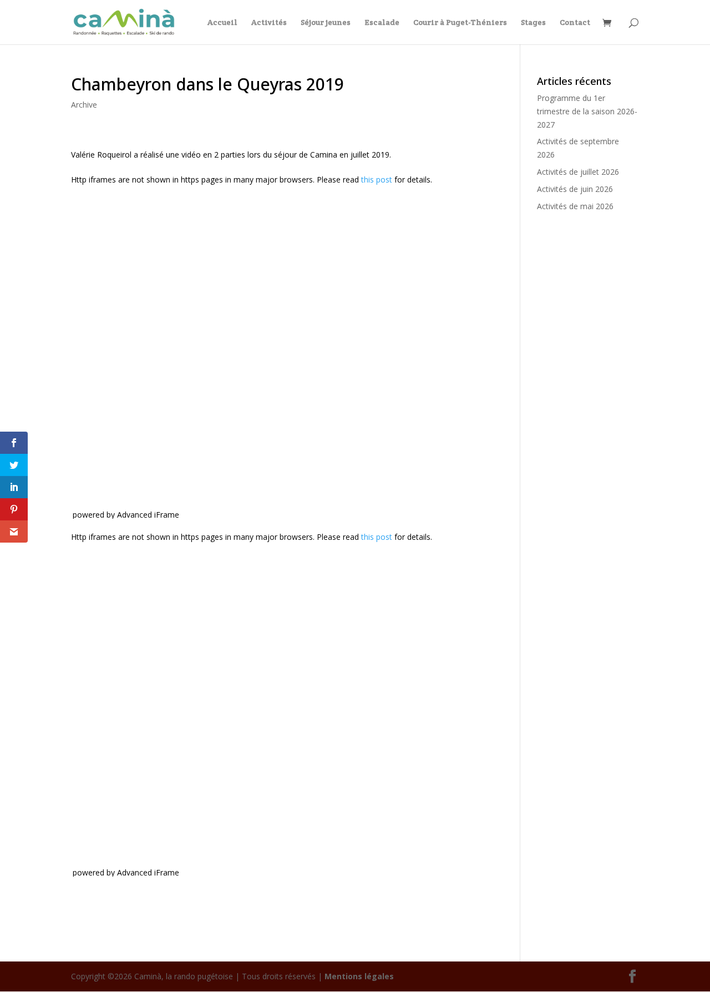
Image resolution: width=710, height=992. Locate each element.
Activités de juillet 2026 (578, 171)
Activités (269, 22)
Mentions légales (359, 976)
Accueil (222, 22)
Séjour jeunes (326, 22)
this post (376, 179)
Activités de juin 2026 (575, 189)
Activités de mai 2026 (575, 206)
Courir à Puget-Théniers (460, 22)
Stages (533, 22)
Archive (84, 104)
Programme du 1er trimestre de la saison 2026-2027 (587, 111)
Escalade (381, 22)
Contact (575, 22)
